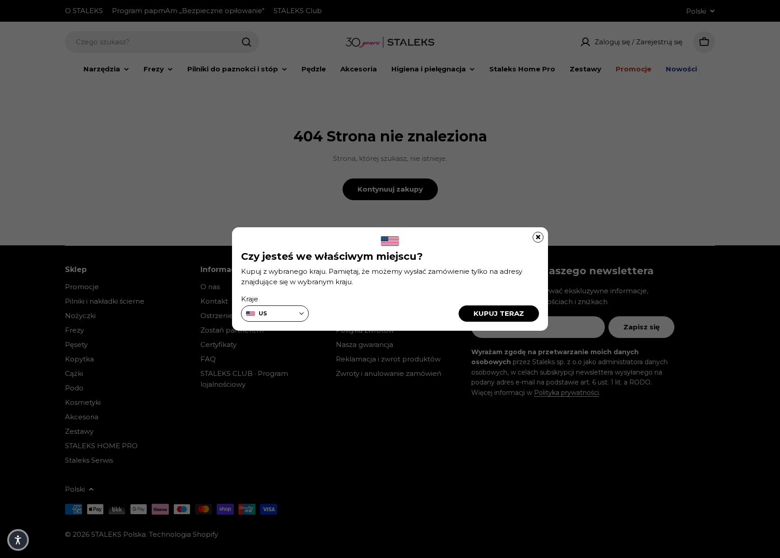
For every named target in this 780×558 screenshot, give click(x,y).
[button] (18, 540)
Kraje (249, 299)
